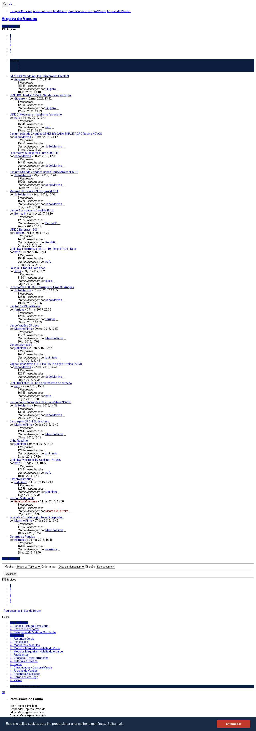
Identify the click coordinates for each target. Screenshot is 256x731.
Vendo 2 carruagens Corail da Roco (32, 210)
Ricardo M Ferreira (25, 501)
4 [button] (10, 45)
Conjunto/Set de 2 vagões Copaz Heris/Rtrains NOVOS (44, 172)
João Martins (22, 136)
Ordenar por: (49, 566)
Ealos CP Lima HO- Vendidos (27, 268)
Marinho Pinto (23, 328)
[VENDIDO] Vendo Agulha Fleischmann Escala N (39, 76)
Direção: (90, 566)
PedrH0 (19, 232)
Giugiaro (19, 79)
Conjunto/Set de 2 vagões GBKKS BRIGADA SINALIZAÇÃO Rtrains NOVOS (56, 133)
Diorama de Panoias (22, 536)
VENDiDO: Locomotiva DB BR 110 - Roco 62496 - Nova (43, 248)
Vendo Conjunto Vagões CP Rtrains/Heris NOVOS (40, 402)
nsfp (17, 117)
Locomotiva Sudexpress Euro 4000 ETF (34, 152)
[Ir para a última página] (57, 89)
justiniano (20, 348)
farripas (19, 309)
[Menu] (14, 5)
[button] (11, 54)
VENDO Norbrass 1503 (24, 229)
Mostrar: (10, 566)
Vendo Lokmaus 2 (21, 344)
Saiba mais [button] (115, 723)
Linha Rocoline (19, 440)
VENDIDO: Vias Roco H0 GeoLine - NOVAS (35, 459)
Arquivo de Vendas (19, 18)
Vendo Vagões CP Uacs (24, 325)
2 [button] (10, 38)
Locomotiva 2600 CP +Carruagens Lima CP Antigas (42, 287)
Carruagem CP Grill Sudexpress (29, 421)
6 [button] (10, 51)
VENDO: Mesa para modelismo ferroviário (36, 114)
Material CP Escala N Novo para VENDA (34, 191)
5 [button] (10, 48)
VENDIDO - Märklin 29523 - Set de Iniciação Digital (40, 95)
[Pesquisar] (5, 4)
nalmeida (20, 539)
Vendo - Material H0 (22, 498)
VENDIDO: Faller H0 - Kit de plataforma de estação (41, 383)
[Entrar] (11, 4)
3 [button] (10, 41)
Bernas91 (20, 213)
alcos (17, 271)
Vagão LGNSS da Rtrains (25, 306)
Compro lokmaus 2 (21, 479)
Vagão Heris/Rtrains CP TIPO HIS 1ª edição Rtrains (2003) (46, 364)
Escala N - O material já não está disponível (36, 517)
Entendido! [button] (233, 723)
